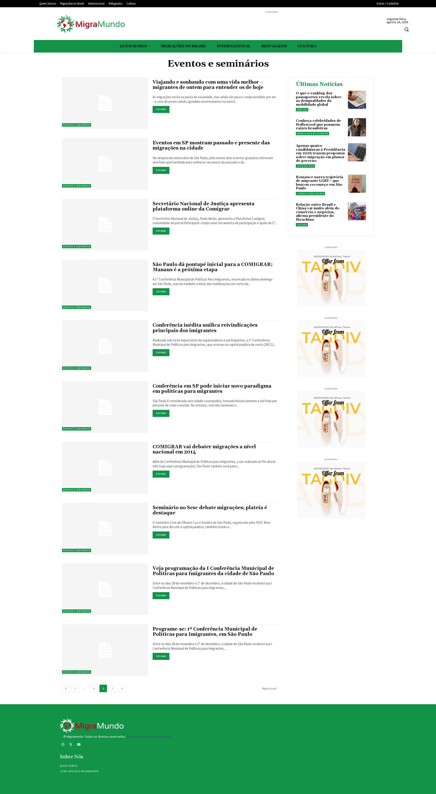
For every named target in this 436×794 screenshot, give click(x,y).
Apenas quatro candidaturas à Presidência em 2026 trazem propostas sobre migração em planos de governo (320, 153)
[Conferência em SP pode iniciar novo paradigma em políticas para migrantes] (105, 407)
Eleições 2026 (305, 166)
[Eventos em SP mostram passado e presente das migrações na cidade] (105, 164)
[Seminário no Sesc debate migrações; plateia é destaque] (105, 528)
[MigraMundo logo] (90, 24)
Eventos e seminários (76, 124)
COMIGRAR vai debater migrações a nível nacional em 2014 (204, 449)
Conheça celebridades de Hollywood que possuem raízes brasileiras (318, 124)
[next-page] (122, 688)
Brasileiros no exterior (312, 133)
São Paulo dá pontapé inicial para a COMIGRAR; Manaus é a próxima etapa (212, 267)
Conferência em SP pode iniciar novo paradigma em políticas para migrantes (212, 388)
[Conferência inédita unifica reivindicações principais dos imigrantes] (105, 346)
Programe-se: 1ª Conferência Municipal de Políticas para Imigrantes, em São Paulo (205, 631)
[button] (406, 29)
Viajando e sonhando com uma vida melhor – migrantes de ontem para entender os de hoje (208, 84)
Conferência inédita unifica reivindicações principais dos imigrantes (205, 327)
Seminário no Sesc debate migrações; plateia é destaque (210, 510)
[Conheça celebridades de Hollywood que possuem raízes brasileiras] (357, 127)
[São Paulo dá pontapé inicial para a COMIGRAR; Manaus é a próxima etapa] (105, 285)
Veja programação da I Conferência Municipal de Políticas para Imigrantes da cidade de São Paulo (213, 571)
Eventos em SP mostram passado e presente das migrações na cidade (211, 145)
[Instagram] (63, 745)
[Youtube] (79, 745)
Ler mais (161, 109)
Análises (302, 109)
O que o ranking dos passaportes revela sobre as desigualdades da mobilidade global (318, 99)
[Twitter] (71, 745)
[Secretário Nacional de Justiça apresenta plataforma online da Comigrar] (105, 224)
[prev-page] (66, 688)
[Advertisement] (272, 24)
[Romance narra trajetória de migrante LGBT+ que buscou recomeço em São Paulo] (357, 184)
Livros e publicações (310, 193)
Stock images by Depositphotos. (148, 736)
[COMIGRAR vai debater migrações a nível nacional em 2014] (105, 467)
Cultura (302, 224)
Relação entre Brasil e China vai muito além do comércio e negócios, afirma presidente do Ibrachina (317, 212)
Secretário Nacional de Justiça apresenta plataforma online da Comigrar (204, 206)
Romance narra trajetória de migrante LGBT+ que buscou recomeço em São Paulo (319, 183)
